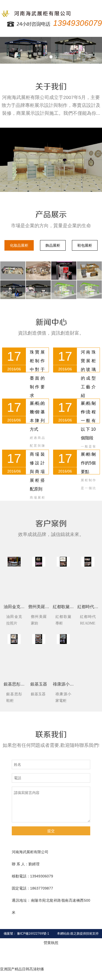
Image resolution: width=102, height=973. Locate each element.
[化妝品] (12, 270)
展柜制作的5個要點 (88, 463)
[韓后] (89, 289)
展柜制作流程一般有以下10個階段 (88, 420)
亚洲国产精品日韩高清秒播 (22, 969)
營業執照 (51, 943)
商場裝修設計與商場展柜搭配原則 (37, 471)
